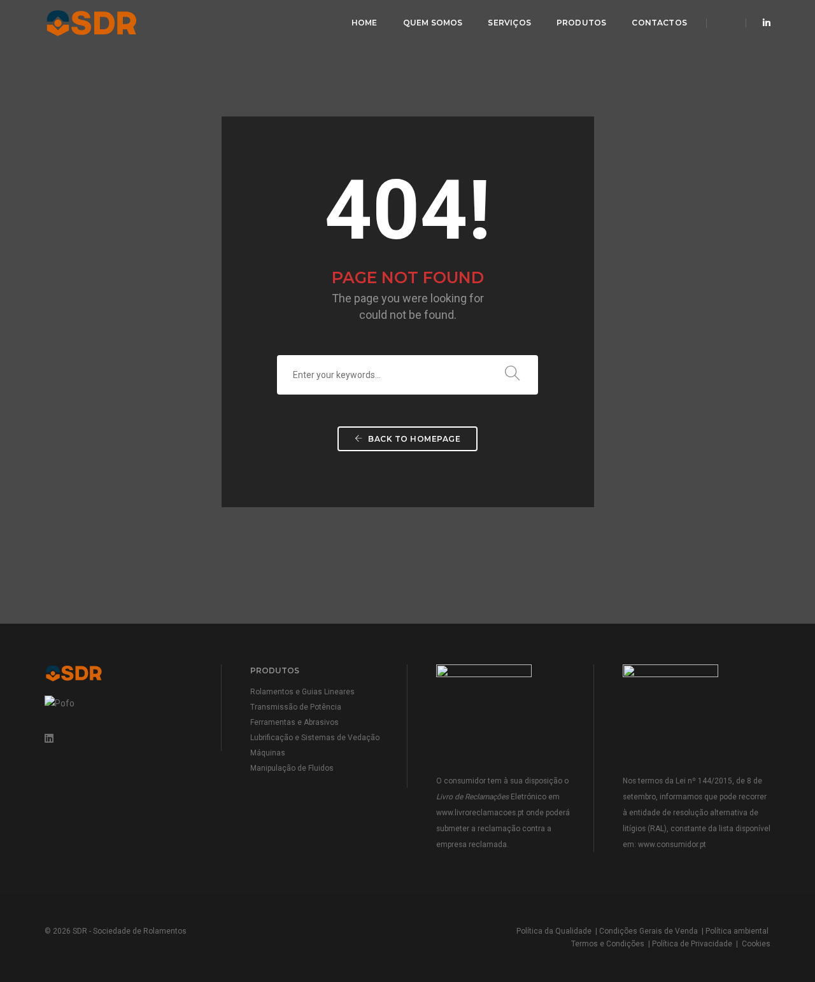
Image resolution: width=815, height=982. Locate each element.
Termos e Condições (607, 943)
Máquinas (267, 752)
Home (364, 22)
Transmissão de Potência (295, 707)
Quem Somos (433, 22)
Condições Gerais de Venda (648, 931)
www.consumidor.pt (672, 844)
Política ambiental (737, 931)
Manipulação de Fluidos (292, 768)
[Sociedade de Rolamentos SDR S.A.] (116, 22)
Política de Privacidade (692, 943)
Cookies (756, 943)
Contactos (659, 22)
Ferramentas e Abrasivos (294, 722)
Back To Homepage (413, 439)
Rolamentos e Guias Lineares (302, 691)
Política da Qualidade (554, 931)
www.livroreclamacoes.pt (480, 812)
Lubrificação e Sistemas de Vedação (314, 737)
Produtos (581, 22)
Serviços (509, 22)
